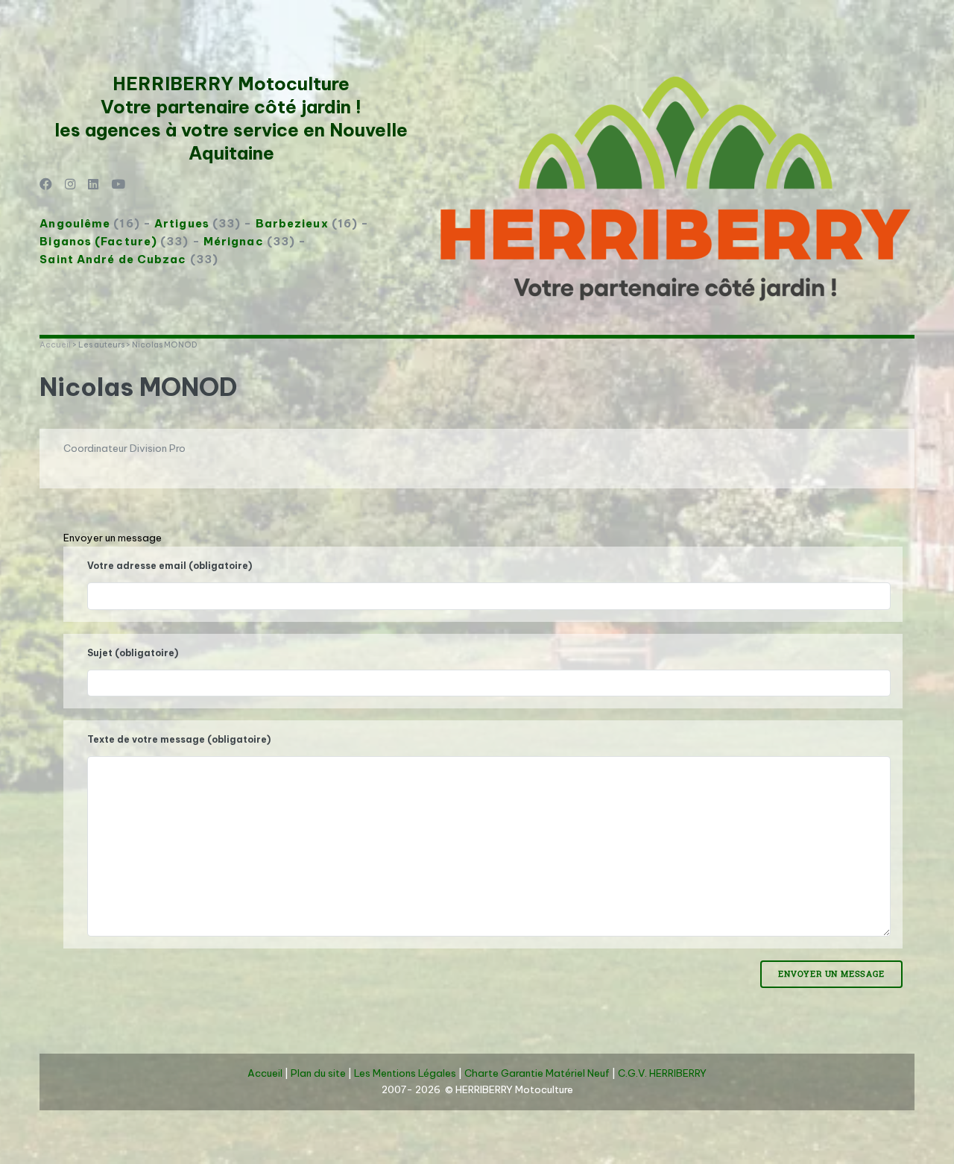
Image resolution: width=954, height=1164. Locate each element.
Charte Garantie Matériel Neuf (537, 1073)
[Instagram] (70, 185)
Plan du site (318, 1073)
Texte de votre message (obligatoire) (179, 739)
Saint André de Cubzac (113, 259)
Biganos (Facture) (98, 241)
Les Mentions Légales (405, 1073)
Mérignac (233, 241)
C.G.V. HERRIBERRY (662, 1073)
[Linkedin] (93, 185)
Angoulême (75, 223)
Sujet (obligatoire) (132, 652)
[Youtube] (118, 185)
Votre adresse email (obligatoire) (169, 565)
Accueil (55, 344)
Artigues (181, 223)
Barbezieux (292, 223)
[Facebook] (46, 185)
